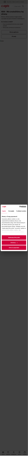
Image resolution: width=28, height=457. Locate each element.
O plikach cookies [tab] (21, 211)
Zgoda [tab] (4, 211)
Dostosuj (13, 242)
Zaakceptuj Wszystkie (14, 237)
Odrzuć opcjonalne (14, 247)
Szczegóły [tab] (11, 211)
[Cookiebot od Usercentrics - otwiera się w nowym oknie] (19, 207)
